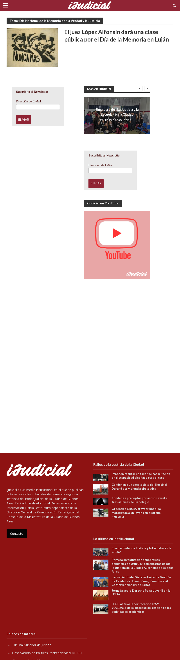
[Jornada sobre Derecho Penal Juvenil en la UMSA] (100, 595)
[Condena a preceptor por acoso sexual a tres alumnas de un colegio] (100, 501)
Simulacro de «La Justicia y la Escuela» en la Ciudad (117, 111)
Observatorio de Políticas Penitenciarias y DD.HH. (47, 653)
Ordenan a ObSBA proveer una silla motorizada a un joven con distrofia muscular (136, 512)
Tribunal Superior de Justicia (31, 645)
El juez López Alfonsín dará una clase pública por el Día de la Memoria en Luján (116, 35)
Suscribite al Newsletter (32, 91)
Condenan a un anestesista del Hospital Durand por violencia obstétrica (139, 486)
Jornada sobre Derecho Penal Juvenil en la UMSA (141, 592)
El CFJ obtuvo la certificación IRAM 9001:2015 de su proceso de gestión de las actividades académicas (141, 607)
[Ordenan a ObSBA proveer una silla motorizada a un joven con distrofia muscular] (100, 512)
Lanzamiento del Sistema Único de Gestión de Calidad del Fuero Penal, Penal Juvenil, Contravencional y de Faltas (141, 581)
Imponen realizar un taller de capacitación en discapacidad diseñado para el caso (141, 476)
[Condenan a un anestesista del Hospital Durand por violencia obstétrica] (100, 489)
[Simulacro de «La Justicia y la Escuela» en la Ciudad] (100, 552)
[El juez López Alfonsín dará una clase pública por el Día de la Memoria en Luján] (32, 47)
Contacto (16, 533)
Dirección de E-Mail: (29, 101)
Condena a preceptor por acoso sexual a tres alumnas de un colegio (139, 500)
